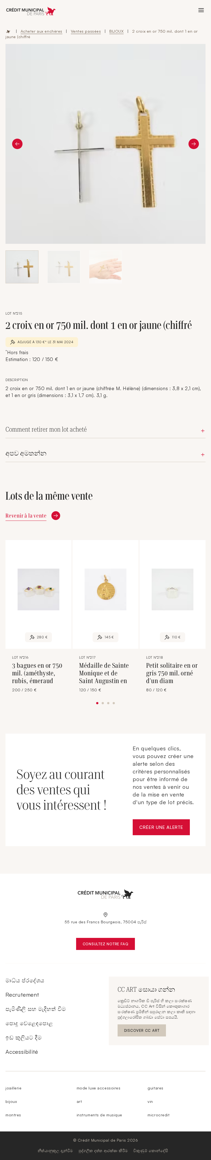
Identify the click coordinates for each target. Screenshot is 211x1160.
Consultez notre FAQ (109, 945)
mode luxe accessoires (99, 1088)
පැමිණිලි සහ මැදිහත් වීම (35, 1008)
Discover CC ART (142, 1031)
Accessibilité (21, 1051)
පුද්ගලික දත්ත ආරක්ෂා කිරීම (103, 1150)
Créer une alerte (164, 828)
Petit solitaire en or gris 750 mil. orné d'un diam (172, 673)
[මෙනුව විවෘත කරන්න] (201, 10)
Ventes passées (86, 31)
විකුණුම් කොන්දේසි (150, 1150)
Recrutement (22, 994)
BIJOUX (116, 31)
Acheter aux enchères (41, 31)
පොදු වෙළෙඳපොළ (29, 1023)
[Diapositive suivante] (193, 144)
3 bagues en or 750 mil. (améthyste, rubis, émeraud (37, 673)
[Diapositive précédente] (17, 144)
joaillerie (13, 1088)
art (79, 1101)
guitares (155, 1088)
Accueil (8, 31)
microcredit (159, 1115)
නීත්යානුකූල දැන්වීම (55, 1150)
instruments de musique (99, 1115)
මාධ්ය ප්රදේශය (24, 980)
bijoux (11, 1101)
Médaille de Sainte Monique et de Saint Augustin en (104, 673)
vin (150, 1101)
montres (13, 1115)
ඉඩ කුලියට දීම (23, 1037)
